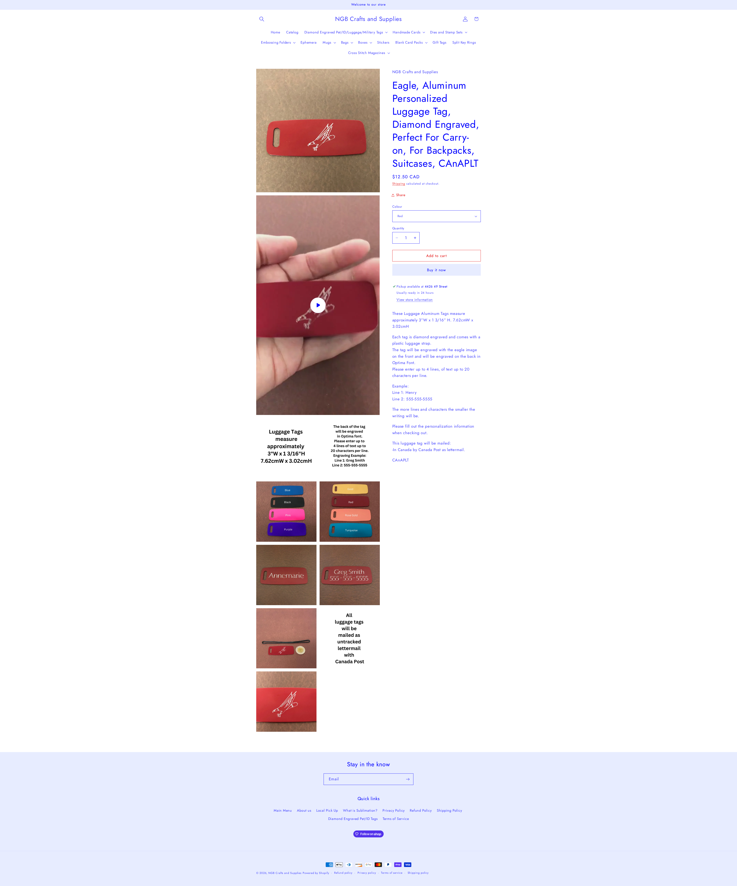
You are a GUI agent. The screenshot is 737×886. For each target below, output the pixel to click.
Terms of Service (396, 818)
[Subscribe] (407, 779)
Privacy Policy (394, 810)
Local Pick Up (327, 810)
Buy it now (436, 270)
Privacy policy (367, 873)
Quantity (398, 228)
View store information (415, 299)
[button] (261, 18)
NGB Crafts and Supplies (285, 873)
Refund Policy (421, 810)
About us (304, 810)
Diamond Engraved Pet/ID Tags (353, 818)
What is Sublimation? (360, 810)
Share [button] (400, 194)
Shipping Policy (449, 810)
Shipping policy (418, 873)
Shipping (398, 183)
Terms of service (391, 873)
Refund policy (343, 873)
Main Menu (283, 810)
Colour (397, 206)
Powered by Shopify (316, 873)
